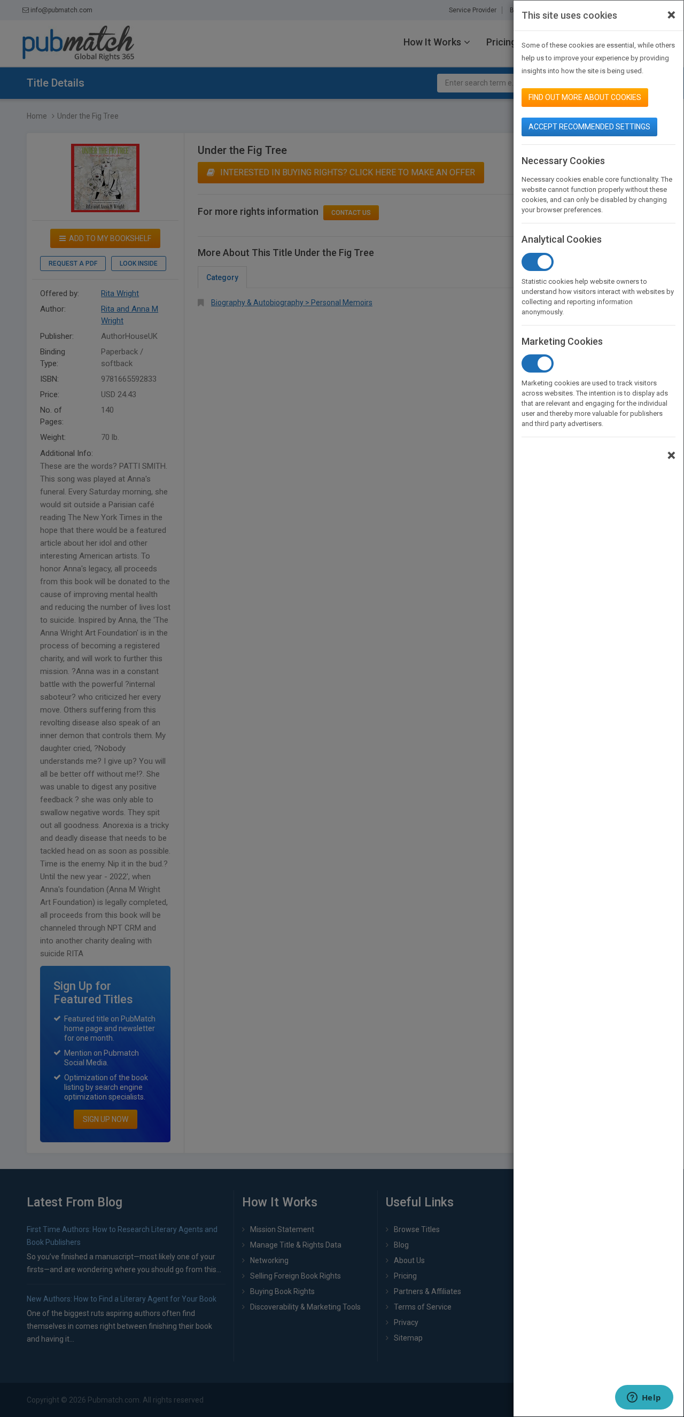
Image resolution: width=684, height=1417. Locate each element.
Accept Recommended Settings (589, 126)
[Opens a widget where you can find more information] (644, 1398)
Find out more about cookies (584, 97)
